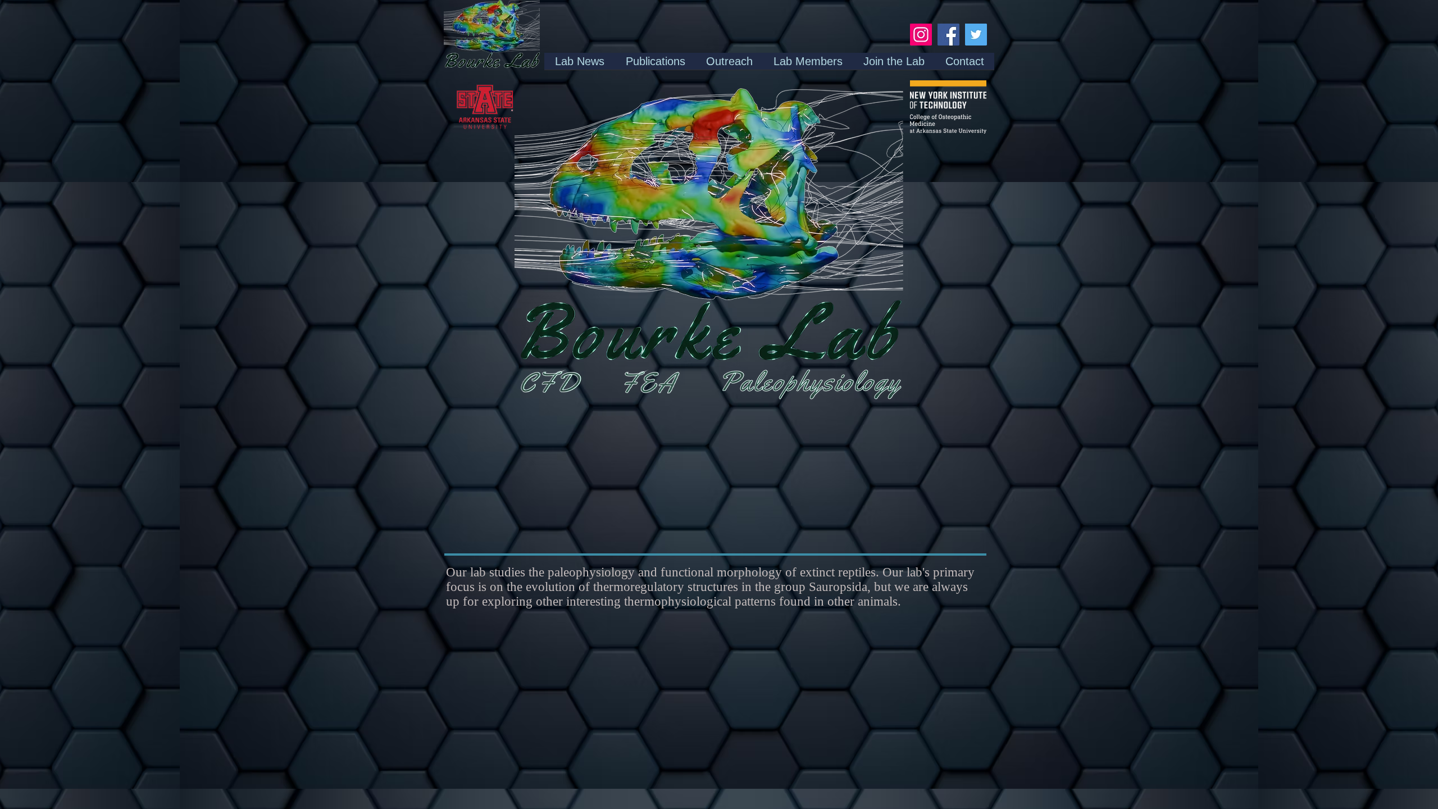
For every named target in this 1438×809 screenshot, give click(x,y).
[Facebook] (948, 35)
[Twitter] (976, 35)
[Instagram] (921, 35)
